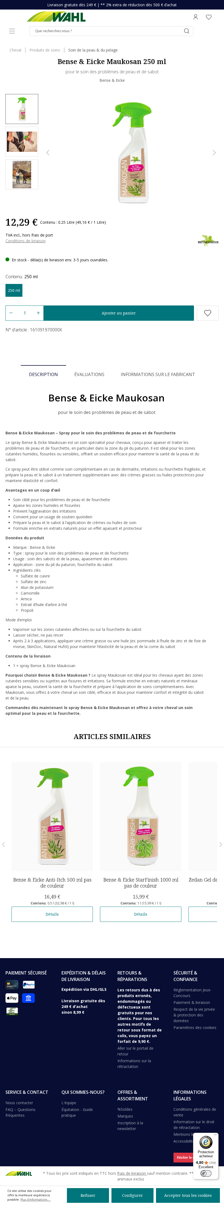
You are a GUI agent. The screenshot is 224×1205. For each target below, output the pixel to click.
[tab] (43, 374)
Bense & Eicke (112, 80)
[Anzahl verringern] (10, 313)
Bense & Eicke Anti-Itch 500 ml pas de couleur (52, 882)
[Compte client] (195, 17)
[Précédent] (48, 153)
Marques (125, 1116)
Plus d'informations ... (35, 1199)
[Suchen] (186, 31)
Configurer (132, 1195)
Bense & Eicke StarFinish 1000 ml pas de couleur (140, 882)
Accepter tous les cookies (188, 1195)
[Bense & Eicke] (208, 240)
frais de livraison (132, 1173)
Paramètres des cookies (194, 1027)
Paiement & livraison (191, 1002)
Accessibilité (184, 1141)
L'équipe (68, 1102)
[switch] (206, 1173)
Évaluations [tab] (89, 374)
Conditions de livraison (25, 240)
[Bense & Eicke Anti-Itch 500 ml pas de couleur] (52, 816)
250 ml (14, 290)
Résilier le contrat (190, 1157)
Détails (52, 914)
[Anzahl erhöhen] (38, 313)
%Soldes (124, 1109)
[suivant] (214, 153)
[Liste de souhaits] (208, 17)
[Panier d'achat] (217, 17)
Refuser (88, 1195)
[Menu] (12, 31)
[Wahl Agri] (56, 16)
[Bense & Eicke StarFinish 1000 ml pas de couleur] (140, 816)
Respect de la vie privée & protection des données (194, 1015)
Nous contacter (19, 1102)
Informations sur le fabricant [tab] (158, 374)
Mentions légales (188, 1134)
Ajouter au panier (119, 313)
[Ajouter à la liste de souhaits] (208, 313)
